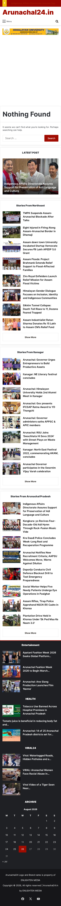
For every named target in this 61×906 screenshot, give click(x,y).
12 (22, 835)
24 (6, 849)
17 (7, 842)
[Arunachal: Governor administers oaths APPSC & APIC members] (11, 422)
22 (46, 842)
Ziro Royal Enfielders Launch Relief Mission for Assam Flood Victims (40, 280)
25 (14, 849)
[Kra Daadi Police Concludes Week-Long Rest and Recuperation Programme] (11, 542)
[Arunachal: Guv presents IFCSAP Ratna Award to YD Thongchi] (11, 408)
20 (30, 842)
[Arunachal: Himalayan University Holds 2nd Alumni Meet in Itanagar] (11, 393)
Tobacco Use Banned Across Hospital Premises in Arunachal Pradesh (40, 710)
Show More (30, 337)
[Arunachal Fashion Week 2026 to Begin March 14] (11, 671)
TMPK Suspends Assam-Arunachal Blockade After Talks (38, 216)
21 (38, 842)
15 (46, 835)
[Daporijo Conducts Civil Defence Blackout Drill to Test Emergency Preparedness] (11, 574)
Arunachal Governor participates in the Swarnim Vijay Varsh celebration (39, 468)
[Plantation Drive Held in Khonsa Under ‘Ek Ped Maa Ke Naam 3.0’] (11, 620)
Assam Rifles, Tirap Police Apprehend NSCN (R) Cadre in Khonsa (40, 605)
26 (22, 849)
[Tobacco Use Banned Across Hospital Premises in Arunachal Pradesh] (11, 711)
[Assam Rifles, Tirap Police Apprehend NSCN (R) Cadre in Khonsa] (11, 605)
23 (54, 842)
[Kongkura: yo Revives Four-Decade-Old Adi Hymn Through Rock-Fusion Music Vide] (11, 525)
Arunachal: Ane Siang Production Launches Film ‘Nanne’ (38, 685)
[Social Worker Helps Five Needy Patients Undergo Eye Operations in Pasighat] (11, 591)
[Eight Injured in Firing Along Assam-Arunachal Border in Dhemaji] (11, 232)
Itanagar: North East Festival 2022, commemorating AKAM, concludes (40, 453)
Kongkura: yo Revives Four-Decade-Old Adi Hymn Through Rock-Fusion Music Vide (28, 187)
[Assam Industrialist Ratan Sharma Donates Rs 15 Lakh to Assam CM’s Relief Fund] (11, 324)
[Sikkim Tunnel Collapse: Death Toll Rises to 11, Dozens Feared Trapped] (11, 310)
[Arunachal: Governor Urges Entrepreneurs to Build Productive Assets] (11, 364)
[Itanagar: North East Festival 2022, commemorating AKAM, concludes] (11, 454)
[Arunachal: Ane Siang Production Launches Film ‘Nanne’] (11, 686)
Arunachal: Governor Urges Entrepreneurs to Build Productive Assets (39, 363)
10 (7, 835)
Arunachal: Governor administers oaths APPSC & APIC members (39, 421)
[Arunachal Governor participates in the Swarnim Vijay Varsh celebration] (11, 468)
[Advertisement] (30, 72)
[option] (30, 176)
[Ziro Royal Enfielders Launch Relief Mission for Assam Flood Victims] (11, 281)
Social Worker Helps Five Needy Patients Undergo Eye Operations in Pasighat (40, 590)
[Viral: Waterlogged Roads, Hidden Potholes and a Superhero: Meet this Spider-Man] (11, 760)
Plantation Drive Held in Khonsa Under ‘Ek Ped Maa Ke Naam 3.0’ (40, 619)
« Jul (4, 861)
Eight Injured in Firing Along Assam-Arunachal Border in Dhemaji (39, 231)
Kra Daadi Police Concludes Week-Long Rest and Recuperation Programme (39, 541)
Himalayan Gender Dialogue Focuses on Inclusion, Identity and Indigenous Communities (40, 294)
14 (38, 835)
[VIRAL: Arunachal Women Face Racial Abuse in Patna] (11, 774)
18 (15, 842)
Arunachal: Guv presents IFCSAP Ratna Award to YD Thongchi (39, 407)
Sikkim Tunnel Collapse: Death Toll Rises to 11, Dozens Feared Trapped (40, 309)
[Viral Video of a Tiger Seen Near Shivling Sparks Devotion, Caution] (11, 789)
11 (15, 835)
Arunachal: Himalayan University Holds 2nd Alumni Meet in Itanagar (39, 392)
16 (54, 835)
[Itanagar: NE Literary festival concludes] (11, 379)
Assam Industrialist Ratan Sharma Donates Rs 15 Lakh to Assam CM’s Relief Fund (39, 323)
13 (30, 835)
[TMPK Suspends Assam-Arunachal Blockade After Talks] (11, 217)
